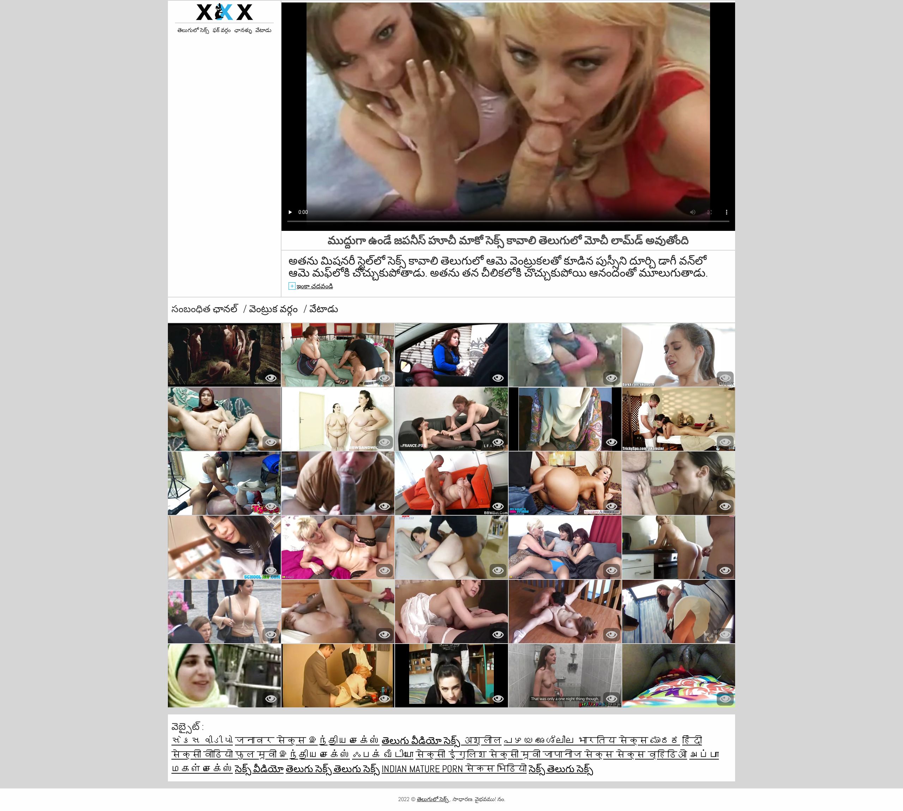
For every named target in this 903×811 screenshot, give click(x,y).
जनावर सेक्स (271, 741)
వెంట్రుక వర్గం (274, 309)
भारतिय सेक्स (613, 741)
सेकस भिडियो (496, 769)
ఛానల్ (226, 309)
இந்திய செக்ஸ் (344, 741)
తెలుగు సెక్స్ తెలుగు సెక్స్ (333, 769)
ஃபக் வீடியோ (382, 755)
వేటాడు (263, 30)
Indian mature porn (423, 769)
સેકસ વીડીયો (202, 741)
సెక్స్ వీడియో (259, 769)
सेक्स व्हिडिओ (651, 755)
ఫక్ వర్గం (222, 30)
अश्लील (482, 741)
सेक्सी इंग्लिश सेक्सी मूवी (479, 755)
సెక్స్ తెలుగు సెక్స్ (561, 769)
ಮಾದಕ (665, 741)
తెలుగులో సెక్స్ (193, 30)
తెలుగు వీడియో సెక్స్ (422, 741)
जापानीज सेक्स (579, 755)
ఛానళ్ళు (243, 30)
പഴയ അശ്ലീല (540, 741)
